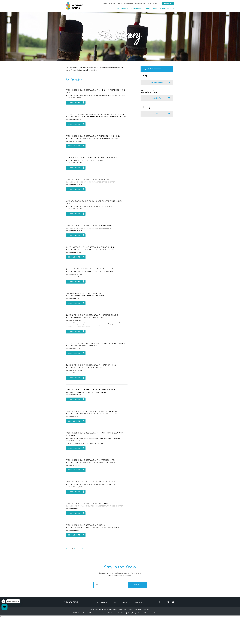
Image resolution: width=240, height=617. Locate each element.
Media (145, 4)
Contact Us (170, 8)
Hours (114, 602)
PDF (156, 114)
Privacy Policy (132, 613)
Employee (157, 613)
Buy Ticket (167, 3)
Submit (137, 585)
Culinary (156, 98)
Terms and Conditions (144, 613)
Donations (155, 4)
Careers (147, 8)
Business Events (128, 4)
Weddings (119, 4)
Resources (124, 8)
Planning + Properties (159, 8)
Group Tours (138, 4)
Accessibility (102, 602)
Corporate (112, 4)
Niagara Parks (71, 601)
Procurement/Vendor (136, 8)
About (118, 8)
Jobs (149, 4)
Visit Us (105, 4)
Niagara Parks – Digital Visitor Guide (139, 609)
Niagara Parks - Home (110, 609)
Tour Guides (122, 609)
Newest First (157, 82)
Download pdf (74, 102)
